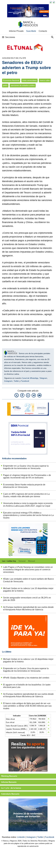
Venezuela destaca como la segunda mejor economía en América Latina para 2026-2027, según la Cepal (28, 504)
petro (5, 85)
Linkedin (21, 837)
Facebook (25, 381)
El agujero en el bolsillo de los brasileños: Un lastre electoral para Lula (27, 686)
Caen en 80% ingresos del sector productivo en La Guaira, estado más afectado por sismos (26, 495)
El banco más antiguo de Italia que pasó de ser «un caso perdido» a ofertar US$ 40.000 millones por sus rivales (27, 705)
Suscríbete (31, 31)
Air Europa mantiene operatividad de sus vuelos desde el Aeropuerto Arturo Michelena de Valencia (28, 608)
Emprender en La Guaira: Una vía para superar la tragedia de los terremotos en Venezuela (26, 467)
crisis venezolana (29, 80)
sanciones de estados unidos (23, 85)
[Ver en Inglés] (51, 2)
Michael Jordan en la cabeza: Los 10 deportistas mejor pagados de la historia (28, 589)
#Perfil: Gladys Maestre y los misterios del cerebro (26, 678)
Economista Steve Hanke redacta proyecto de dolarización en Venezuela (24, 486)
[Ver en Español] (54, 2)
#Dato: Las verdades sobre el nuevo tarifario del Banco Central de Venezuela (28, 580)
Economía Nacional (11, 80)
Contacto (43, 31)
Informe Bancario (9, 782)
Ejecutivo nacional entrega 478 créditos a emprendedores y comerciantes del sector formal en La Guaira (28, 515)
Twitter (16, 381)
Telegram (43, 378)
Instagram (8, 381)
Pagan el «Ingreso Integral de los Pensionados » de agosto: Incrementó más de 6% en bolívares (27, 476)
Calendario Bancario (10, 794)
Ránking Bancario (9, 776)
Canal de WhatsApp (30, 378)
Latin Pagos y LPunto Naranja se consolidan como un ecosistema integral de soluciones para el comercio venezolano (28, 569)
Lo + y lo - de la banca (11, 788)
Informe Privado (16, 31)
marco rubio (45, 80)
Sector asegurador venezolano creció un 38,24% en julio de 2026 (27, 599)
